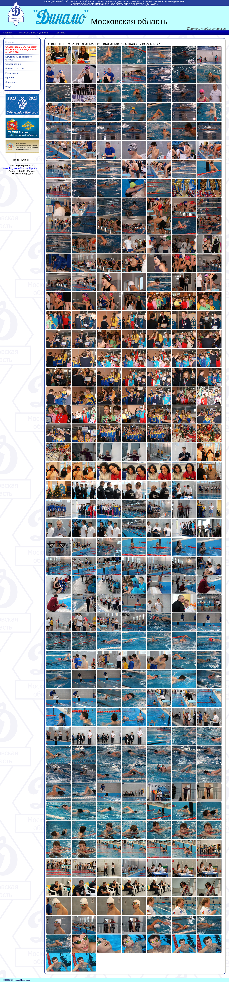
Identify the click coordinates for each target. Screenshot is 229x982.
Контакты (60, 32)
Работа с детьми (14, 68)
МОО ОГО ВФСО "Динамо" (34, 32)
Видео (8, 86)
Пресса (9, 77)
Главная (7, 32)
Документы (11, 82)
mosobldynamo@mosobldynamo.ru (22, 168)
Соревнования (13, 64)
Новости (9, 42)
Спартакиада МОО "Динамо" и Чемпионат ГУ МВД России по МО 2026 (21, 49)
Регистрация (12, 73)
